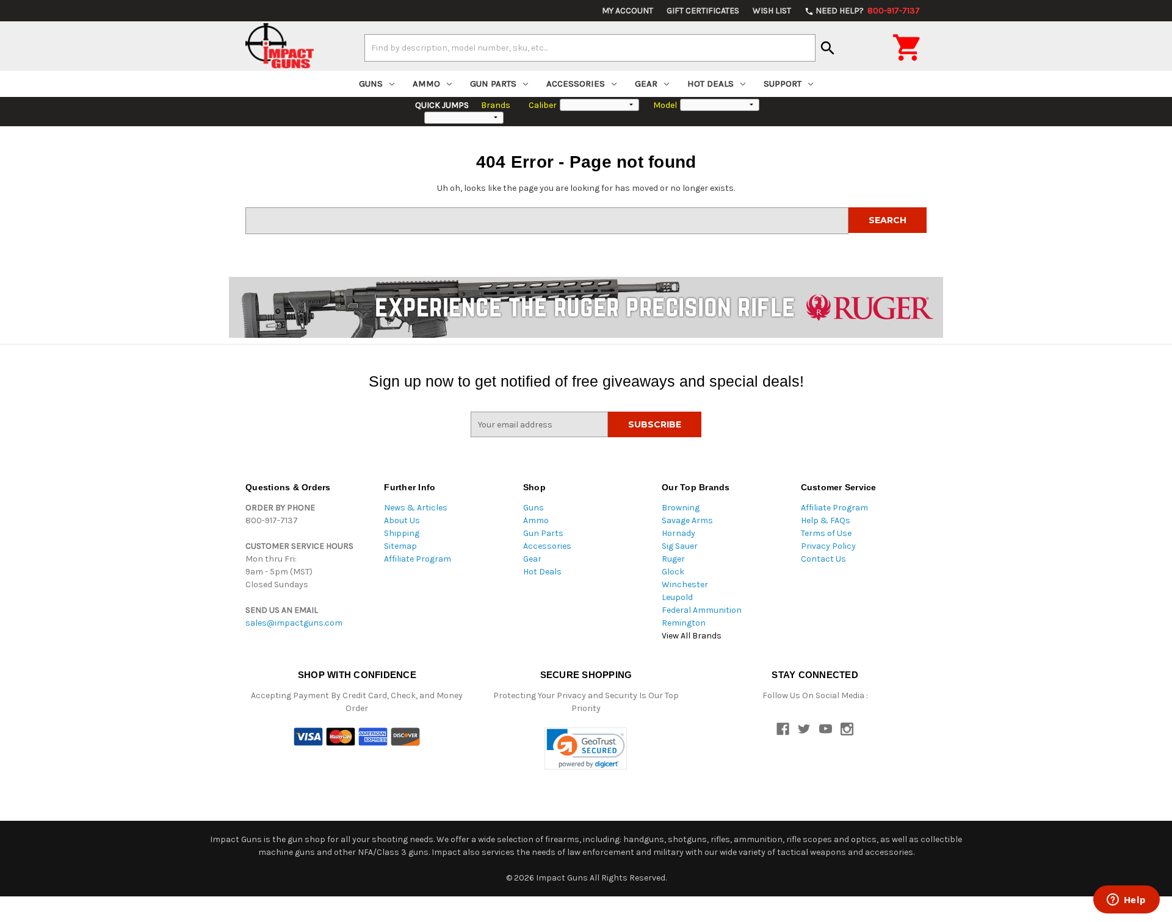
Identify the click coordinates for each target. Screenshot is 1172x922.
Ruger (673, 559)
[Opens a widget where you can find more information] (1126, 900)
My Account (627, 10)
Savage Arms (687, 520)
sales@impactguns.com (293, 623)
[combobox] (590, 47)
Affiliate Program (417, 559)
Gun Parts (493, 83)
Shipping (401, 533)
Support (782, 83)
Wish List (772, 10)
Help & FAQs (825, 520)
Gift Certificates (703, 10)
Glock (673, 571)
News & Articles (415, 507)
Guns (371, 83)
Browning (681, 507)
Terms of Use (826, 533)
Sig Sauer (680, 546)
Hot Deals (710, 83)
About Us (402, 520)
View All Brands (692, 636)
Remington (684, 623)
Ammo (426, 83)
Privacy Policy (828, 546)
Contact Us (823, 559)
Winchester (685, 584)
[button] (585, 748)
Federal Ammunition (702, 610)
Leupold (677, 597)
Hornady (678, 533)
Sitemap (400, 546)
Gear (646, 83)
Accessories (575, 83)
